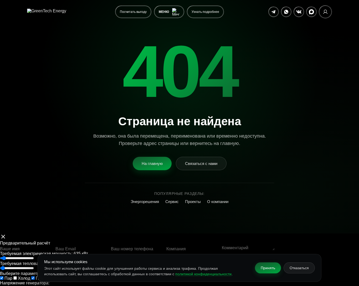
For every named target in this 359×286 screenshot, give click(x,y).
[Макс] (311, 12)
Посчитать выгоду (133, 12)
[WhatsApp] (286, 12)
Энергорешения (145, 201)
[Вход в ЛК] (325, 11)
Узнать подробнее (205, 12)
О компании (217, 201)
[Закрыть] (3, 237)
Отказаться (299, 268)
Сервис (172, 201)
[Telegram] (273, 12)
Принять (268, 268)
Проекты (193, 201)
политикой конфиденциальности (203, 274)
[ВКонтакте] (299, 12)
